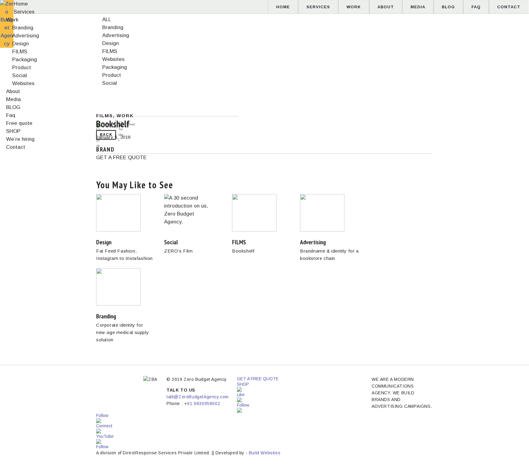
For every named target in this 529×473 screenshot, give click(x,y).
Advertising (25, 36)
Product (21, 67)
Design (20, 44)
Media (418, 7)
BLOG (448, 7)
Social (19, 75)
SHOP (13, 131)
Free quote (19, 123)
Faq (476, 7)
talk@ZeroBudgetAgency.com (198, 396)
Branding (22, 28)
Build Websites (264, 452)
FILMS (19, 51)
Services (318, 7)
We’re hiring (20, 139)
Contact (508, 7)
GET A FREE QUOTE (121, 157)
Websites (23, 83)
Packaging (24, 59)
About (385, 7)
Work (354, 7)
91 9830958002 (203, 403)
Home (283, 7)
